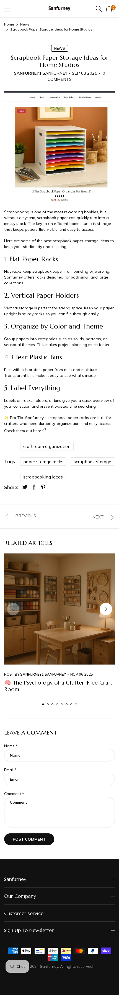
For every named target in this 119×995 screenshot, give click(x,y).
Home (9, 24)
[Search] (99, 9)
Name (11, 745)
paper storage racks (43, 461)
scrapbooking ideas (43, 477)
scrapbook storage (92, 461)
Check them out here (22, 430)
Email (10, 769)
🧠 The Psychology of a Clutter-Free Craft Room (58, 686)
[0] (109, 9)
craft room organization (47, 446)
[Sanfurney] (59, 9)
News (25, 24)
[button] (106, 609)
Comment (14, 793)
